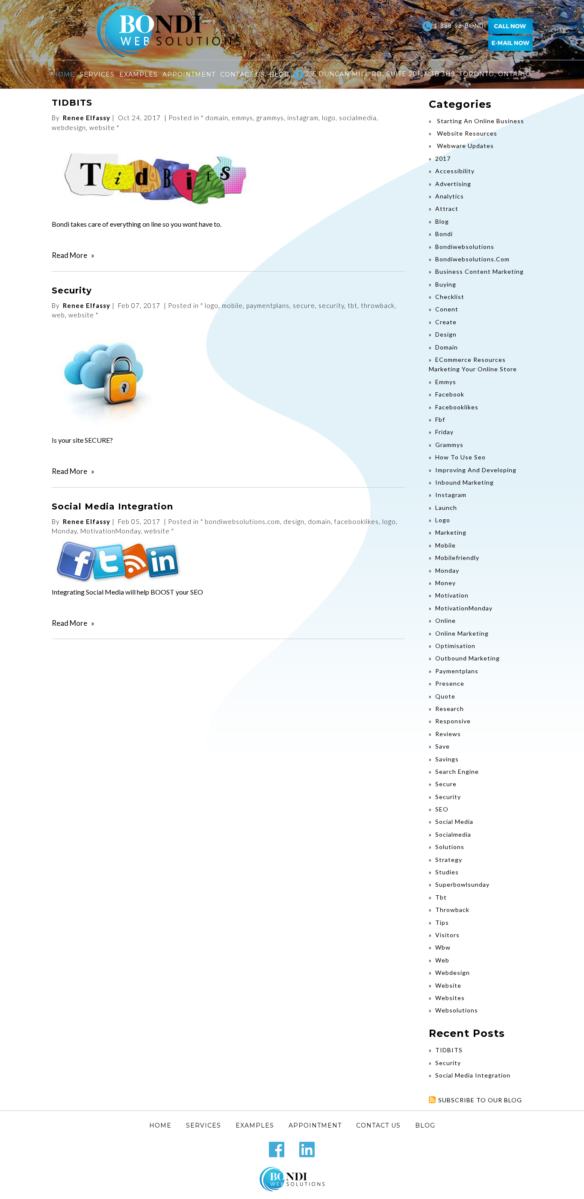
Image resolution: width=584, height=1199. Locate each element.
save (442, 746)
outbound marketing (467, 658)
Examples (138, 74)
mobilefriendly (457, 557)
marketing (450, 532)
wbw (443, 947)
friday (444, 431)
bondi (444, 233)
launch (446, 507)
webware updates (464, 145)
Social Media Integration (112, 506)
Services (97, 74)
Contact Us (242, 74)
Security (72, 290)
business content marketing (479, 271)
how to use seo (460, 457)
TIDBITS (72, 103)
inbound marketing (464, 482)
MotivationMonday (110, 531)
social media (454, 821)
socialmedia (358, 117)
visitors (447, 934)
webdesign (69, 127)
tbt (352, 305)
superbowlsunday (462, 884)
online (445, 620)
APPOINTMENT (188, 74)
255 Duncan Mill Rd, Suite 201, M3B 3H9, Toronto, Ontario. (418, 74)
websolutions (456, 1010)
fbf (440, 419)
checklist (449, 296)
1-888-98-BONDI (460, 25)
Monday (64, 531)
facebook (449, 394)
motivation (452, 595)
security (331, 305)
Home (64, 74)
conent (446, 309)
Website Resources (466, 133)
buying (445, 284)
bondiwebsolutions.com (242, 521)
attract (446, 208)
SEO (441, 809)
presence (449, 683)
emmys (242, 117)
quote (445, 696)
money (445, 582)
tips (442, 922)
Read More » (73, 255)
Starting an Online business (479, 120)
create (446, 322)
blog (442, 221)
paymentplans (267, 305)
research (449, 708)
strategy (448, 859)
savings (447, 759)
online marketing (462, 633)
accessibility (455, 171)
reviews (448, 733)
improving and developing (475, 470)
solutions (449, 846)
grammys (270, 117)
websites (450, 997)
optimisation (455, 645)
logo (329, 117)
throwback (378, 305)
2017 (443, 158)
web (58, 315)
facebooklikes (356, 521)
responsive (453, 721)
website (102, 127)
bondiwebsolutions (464, 246)
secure (304, 305)
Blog (279, 74)
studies (447, 872)
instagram (303, 117)
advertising (453, 183)
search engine (457, 771)
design (293, 521)
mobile (232, 305)
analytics (449, 196)
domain (216, 117)
